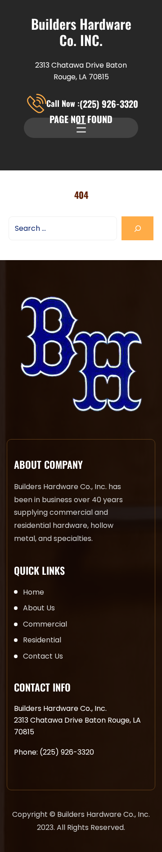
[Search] (137, 228)
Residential (42, 640)
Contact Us (43, 656)
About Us (39, 608)
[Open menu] (81, 128)
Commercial (45, 624)
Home (33, 592)
